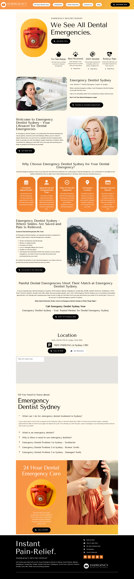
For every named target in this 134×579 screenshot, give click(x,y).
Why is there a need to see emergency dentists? (47, 437)
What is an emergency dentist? (38, 432)
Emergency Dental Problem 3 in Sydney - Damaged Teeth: (51, 452)
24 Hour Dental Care (41, 5)
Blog (98, 5)
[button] (67, 416)
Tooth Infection (73, 5)
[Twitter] (93, 557)
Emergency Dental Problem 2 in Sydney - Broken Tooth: (50, 447)
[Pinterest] (97, 557)
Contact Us (88, 5)
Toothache (58, 5)
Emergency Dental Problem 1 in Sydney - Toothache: (49, 442)
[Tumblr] (101, 557)
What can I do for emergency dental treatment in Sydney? (52, 416)
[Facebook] (85, 557)
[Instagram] (89, 557)
